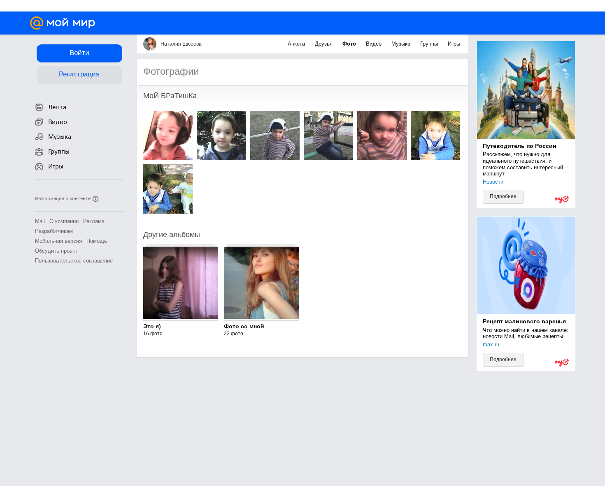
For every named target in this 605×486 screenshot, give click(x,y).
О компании (64, 221)
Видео (374, 44)
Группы (430, 44)
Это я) (152, 326)
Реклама (94, 221)
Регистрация (79, 74)
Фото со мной (244, 326)
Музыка (401, 44)
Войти (79, 53)
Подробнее (503, 196)
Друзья (324, 44)
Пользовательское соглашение (74, 261)
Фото (350, 44)
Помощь (96, 241)
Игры (454, 44)
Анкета (297, 44)
